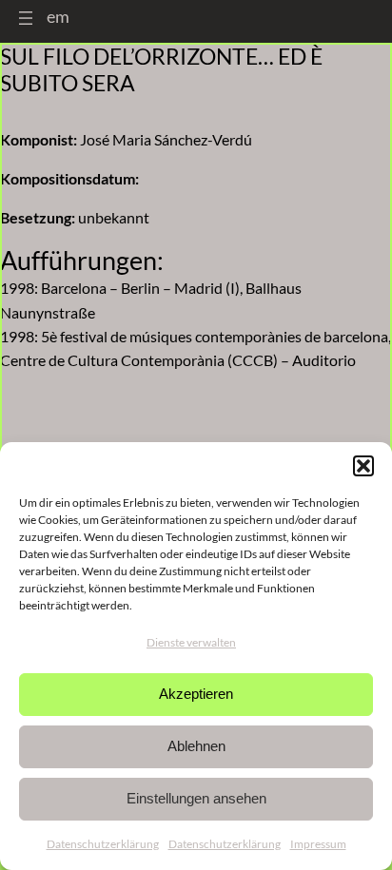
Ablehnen (196, 746)
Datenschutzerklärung (103, 844)
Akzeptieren (196, 694)
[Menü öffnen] (25, 18)
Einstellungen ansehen (196, 798)
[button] (363, 465)
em (58, 16)
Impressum (318, 844)
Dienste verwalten (191, 642)
